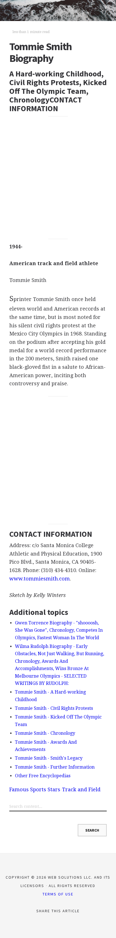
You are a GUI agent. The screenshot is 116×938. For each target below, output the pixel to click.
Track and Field (81, 789)
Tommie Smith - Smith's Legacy (48, 758)
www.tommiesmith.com (39, 579)
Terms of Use (58, 894)
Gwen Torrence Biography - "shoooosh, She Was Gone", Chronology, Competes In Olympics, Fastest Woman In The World (59, 630)
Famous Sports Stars (34, 789)
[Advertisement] (58, 177)
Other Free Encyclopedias (42, 775)
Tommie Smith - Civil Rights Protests (54, 708)
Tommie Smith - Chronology (45, 733)
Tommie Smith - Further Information (55, 767)
